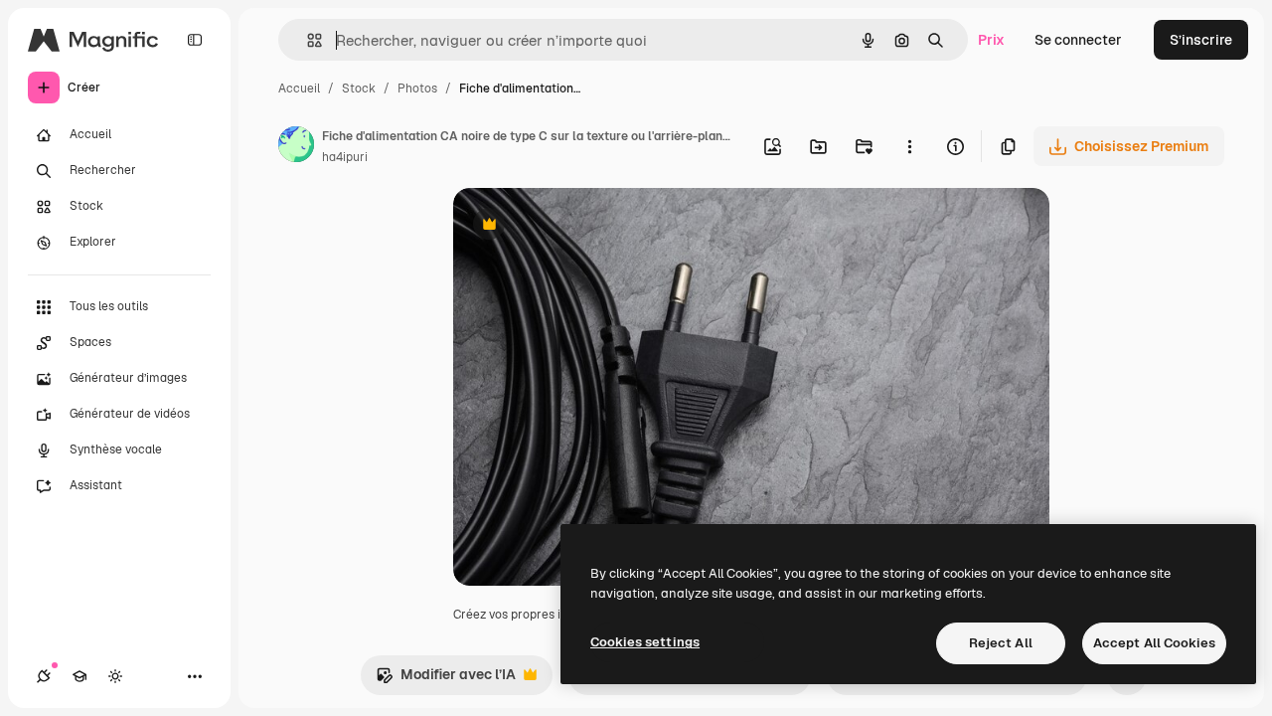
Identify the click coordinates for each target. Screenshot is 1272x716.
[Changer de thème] (115, 676)
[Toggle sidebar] (195, 40)
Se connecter (1078, 40)
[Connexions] (44, 676)
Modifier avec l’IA (446, 679)
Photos (417, 88)
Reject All (1001, 642)
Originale (584, 226)
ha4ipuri (345, 157)
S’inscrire (1201, 40)
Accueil (299, 88)
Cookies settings (645, 641)
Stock (359, 88)
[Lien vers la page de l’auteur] (296, 147)
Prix (991, 40)
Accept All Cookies (1154, 642)
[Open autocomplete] (306, 40)
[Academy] (79, 676)
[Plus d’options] (909, 146)
